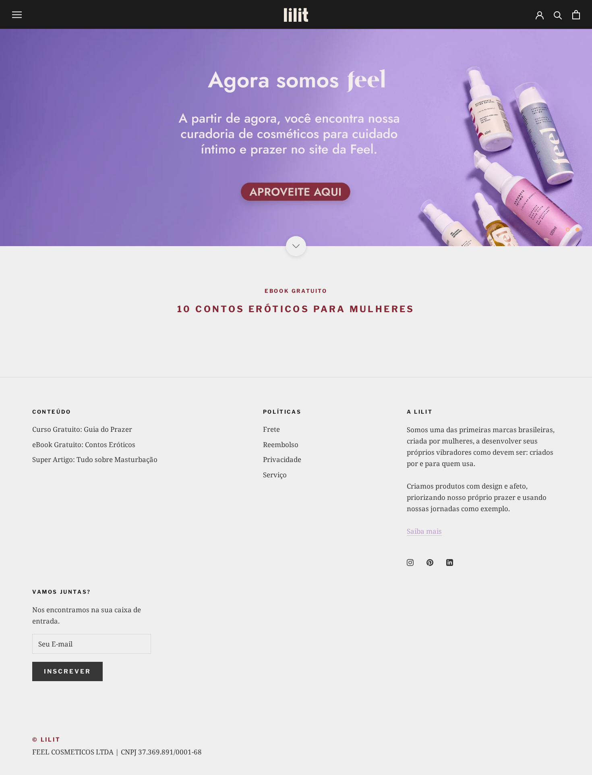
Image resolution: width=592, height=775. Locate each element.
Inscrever (67, 671)
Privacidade (282, 459)
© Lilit (46, 739)
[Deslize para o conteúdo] (296, 246)
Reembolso (280, 444)
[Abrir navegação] (17, 15)
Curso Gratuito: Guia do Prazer (82, 429)
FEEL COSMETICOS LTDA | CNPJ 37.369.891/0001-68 (117, 751)
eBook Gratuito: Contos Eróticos (83, 444)
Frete (271, 429)
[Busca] (558, 14)
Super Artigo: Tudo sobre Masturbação (94, 459)
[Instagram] (410, 562)
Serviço (275, 474)
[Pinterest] (429, 562)
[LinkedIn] (449, 562)
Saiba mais (424, 531)
